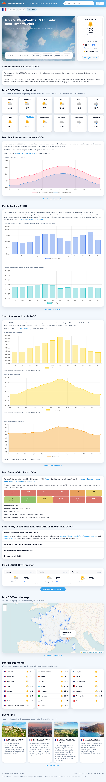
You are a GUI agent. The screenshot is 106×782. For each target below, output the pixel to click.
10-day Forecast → (90, 58)
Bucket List (40, 3)
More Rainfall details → (53, 309)
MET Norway (61, 777)
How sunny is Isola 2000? (14, 556)
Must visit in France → (53, 765)
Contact (82, 773)
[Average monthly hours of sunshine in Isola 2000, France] (53, 352)
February (90, 479)
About (76, 773)
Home (32, 3)
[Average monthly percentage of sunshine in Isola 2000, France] (53, 440)
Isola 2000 (31, 10)
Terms (96, 773)
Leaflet (84, 652)
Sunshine (67, 55)
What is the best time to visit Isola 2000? (21, 533)
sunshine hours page (24, 329)
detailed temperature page (25, 153)
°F (101, 3)
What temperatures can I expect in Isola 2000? (23, 544)
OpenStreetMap (93, 652)
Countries (12, 10)
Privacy (101, 773)
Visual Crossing (45, 777)
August (47, 479)
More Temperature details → (53, 199)
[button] (5, 606)
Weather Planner (52, 3)
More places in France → (53, 655)
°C (98, 3)
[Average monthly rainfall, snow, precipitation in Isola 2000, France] (53, 242)
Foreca (9, 777)
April (6, 481)
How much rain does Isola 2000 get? (19, 550)
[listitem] (12, 493)
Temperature (47, 55)
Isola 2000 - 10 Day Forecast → (53, 589)
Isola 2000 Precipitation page (32, 219)
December (31, 481)
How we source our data (79, 777)
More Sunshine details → (53, 465)
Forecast (36, 55)
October (11, 481)
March (97, 479)
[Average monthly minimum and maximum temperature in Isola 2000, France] (53, 176)
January (83, 479)
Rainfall (57, 55)
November (20, 481)
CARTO (101, 652)
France (21, 10)
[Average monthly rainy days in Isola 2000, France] (53, 287)
